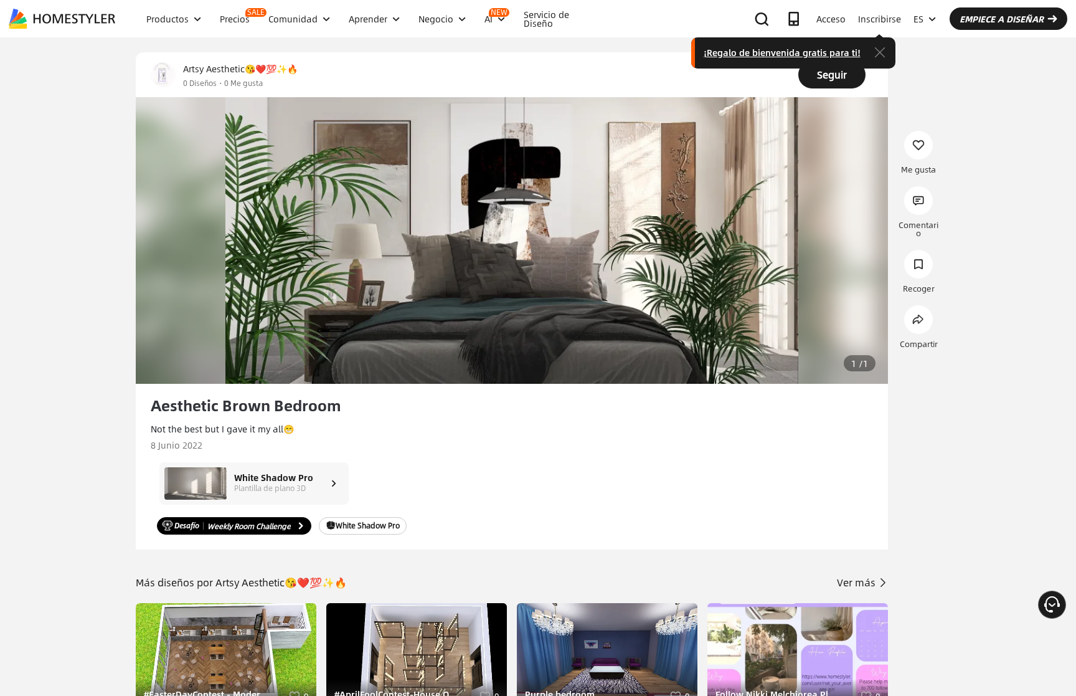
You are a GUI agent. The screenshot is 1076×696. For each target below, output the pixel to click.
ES (918, 19)
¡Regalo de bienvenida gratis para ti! (782, 52)
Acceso (831, 19)
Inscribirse (879, 19)
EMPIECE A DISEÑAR (1002, 19)
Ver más (857, 582)
